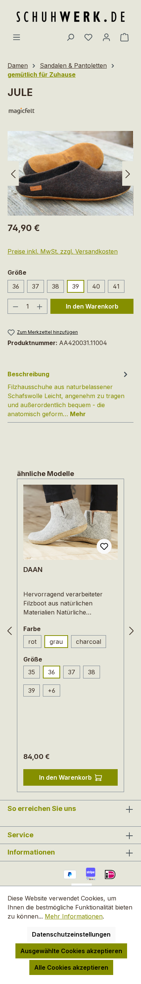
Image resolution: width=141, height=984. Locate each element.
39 (75, 286)
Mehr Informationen (74, 916)
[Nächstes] (127, 173)
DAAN (32, 569)
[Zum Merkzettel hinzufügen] (104, 546)
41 (116, 286)
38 (55, 286)
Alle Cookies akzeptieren (71, 967)
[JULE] (70, 173)
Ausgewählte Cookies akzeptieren (71, 951)
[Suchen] (70, 36)
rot (34, 643)
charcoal (91, 643)
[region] (70, 173)
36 (15, 286)
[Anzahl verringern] (15, 306)
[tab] (69, 393)
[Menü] (17, 36)
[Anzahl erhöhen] (40, 306)
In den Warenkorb (92, 306)
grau (56, 641)
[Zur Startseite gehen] (70, 16)
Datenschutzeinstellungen (71, 934)
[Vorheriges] (13, 173)
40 (96, 286)
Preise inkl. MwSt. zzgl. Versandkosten (63, 251)
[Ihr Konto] (106, 36)
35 (34, 673)
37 (35, 286)
